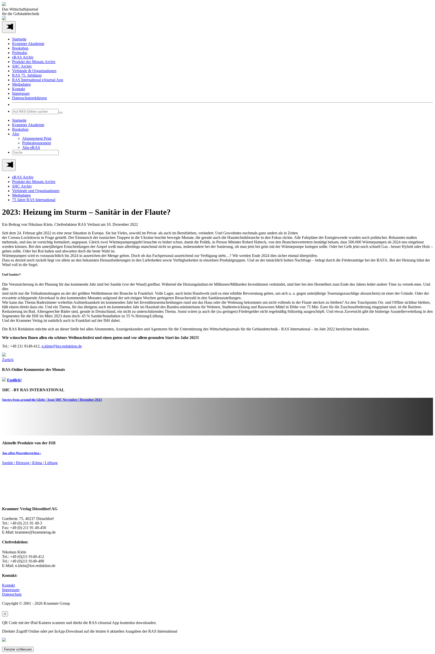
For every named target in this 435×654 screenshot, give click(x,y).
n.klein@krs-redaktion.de (62, 346)
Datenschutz (12, 594)
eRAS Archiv (23, 57)
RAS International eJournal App (37, 80)
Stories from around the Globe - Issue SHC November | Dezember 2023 (52, 400)
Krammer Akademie (28, 43)
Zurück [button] (8, 360)
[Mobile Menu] (9, 27)
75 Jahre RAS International (33, 200)
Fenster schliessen (18, 649)
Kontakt (18, 89)
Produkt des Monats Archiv (34, 62)
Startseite (19, 39)
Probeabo (19, 53)
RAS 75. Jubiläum (27, 75)
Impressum (20, 93)
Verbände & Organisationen (34, 71)
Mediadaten (21, 84)
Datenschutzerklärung (29, 98)
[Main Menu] (9, 165)
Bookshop (20, 48)
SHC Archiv (22, 66)
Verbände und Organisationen (35, 191)
